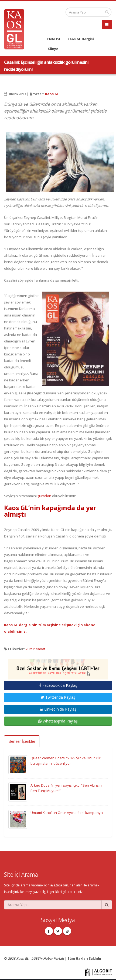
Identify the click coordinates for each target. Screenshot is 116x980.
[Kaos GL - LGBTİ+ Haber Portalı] (16, 28)
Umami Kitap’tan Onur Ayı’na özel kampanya (66, 812)
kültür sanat (35, 648)
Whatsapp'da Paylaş (60, 721)
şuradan (44, 495)
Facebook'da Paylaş (59, 685)
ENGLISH (54, 39)
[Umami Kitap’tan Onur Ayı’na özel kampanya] (18, 818)
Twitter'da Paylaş (59, 697)
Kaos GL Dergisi (80, 39)
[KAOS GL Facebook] (49, 931)
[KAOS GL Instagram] (67, 931)
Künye (53, 49)
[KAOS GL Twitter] (58, 931)
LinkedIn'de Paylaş (59, 709)
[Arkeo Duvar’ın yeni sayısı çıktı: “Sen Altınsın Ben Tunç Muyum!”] (18, 791)
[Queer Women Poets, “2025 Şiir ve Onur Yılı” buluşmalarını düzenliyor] (18, 764)
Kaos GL (52, 93)
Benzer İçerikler (21, 741)
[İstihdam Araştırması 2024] (58, 666)
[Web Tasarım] (98, 971)
